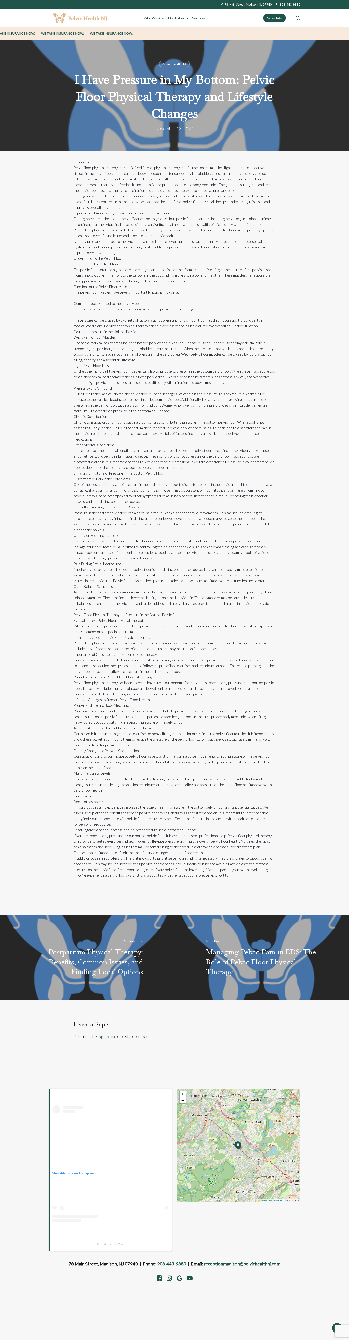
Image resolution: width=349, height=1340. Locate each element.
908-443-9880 (171, 1263)
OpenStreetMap (279, 1200)
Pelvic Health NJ (174, 64)
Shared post (104, 1244)
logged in (106, 1036)
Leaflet (263, 1200)
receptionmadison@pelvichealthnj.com (242, 1263)
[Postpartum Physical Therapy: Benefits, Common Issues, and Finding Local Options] (87, 957)
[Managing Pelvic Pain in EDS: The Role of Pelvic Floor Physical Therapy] (261, 957)
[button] (237, 1144)
